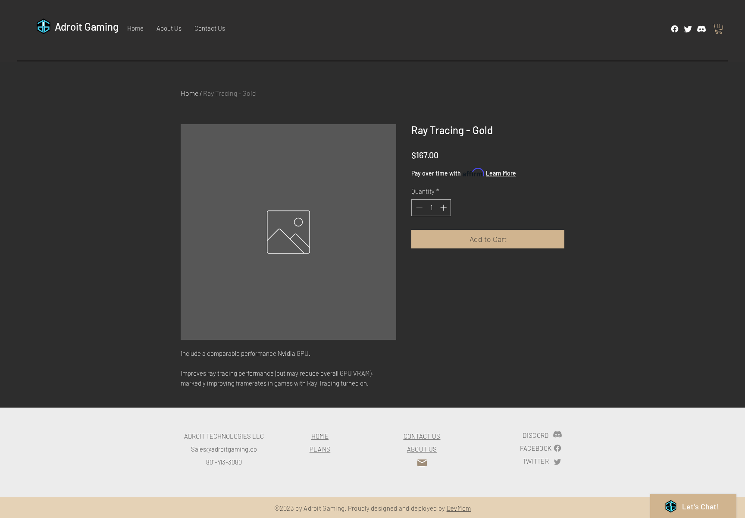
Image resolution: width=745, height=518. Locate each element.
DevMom (459, 508)
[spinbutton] (431, 208)
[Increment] (444, 208)
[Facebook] (674, 29)
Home (189, 93)
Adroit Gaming (87, 26)
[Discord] (701, 29)
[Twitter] (688, 29)
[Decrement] (418, 208)
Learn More (501, 173)
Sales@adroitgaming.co (224, 449)
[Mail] (422, 463)
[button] (719, 29)
